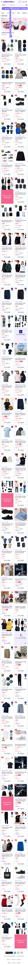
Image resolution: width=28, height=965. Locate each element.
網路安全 (9, 962)
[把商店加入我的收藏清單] (25, 340)
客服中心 (8, 959)
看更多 (10, 36)
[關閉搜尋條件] (8, 5)
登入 (20, 1)
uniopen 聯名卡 (16, 8)
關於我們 (13, 959)
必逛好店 (10, 25)
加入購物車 (8, 64)
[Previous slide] (2, 45)
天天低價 (10, 20)
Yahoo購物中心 (9, 2)
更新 (23, 956)
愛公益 (10, 34)
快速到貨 (10, 17)
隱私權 (14, 962)
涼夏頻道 (10, 22)
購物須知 (19, 959)
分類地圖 (18, 962)
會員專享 (10, 31)
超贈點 (25, 8)
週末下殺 (10, 28)
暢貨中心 (10, 14)
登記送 (10, 11)
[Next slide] (12, 45)
